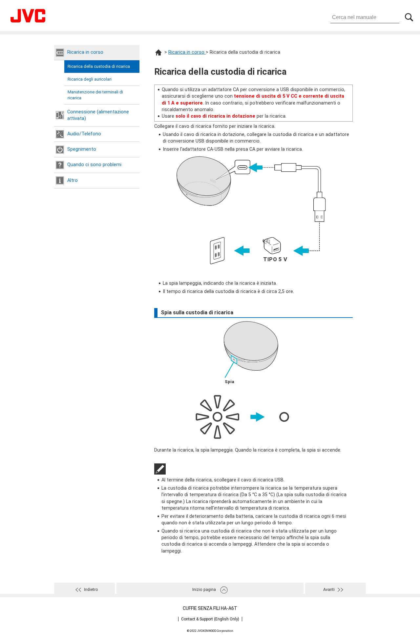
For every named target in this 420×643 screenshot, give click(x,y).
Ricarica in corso (85, 52)
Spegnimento (81, 149)
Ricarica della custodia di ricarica (99, 66)
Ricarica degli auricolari (90, 79)
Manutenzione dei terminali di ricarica (95, 94)
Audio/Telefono (84, 134)
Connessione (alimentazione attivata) (98, 115)
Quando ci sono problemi (94, 164)
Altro (72, 180)
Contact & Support (210, 619)
